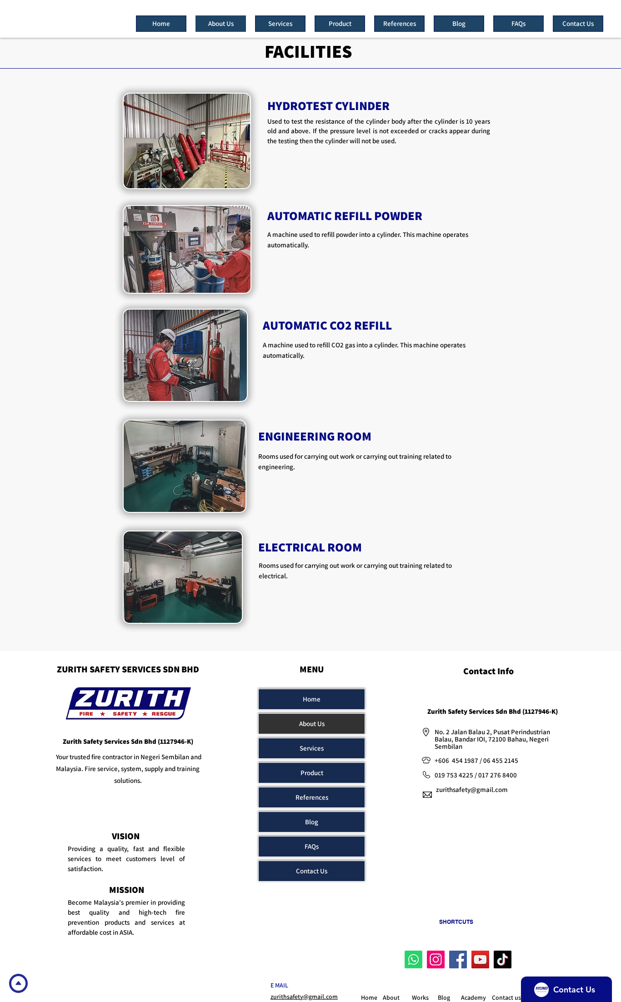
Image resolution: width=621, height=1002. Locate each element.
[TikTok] (502, 959)
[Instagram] (436, 959)
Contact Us (311, 871)
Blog (311, 821)
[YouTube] (480, 959)
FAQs (312, 846)
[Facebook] (458, 959)
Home (312, 699)
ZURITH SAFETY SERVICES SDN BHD (128, 669)
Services (312, 748)
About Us (312, 723)
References (311, 797)
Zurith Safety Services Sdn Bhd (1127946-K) (128, 741)
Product (311, 772)
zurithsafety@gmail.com (472, 789)
